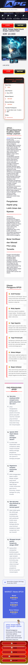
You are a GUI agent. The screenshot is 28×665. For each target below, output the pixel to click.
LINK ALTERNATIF (15, 655)
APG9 (8, 138)
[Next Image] (25, 49)
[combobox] (12, 10)
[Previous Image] (3, 49)
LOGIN (7, 25)
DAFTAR (20, 25)
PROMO (15, 643)
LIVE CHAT (15, 660)
